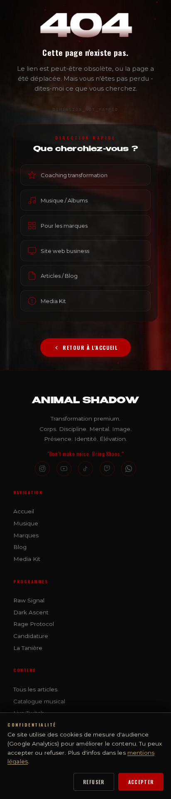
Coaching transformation (74, 175)
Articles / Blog (59, 275)
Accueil (23, 511)
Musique (25, 523)
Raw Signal (28, 600)
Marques (26, 535)
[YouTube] (63, 468)
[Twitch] (107, 468)
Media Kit (53, 301)
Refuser (94, 781)
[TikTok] (85, 468)
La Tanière (27, 648)
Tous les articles (35, 689)
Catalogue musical (39, 701)
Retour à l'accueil (90, 347)
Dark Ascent (31, 612)
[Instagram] (42, 468)
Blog (20, 547)
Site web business (65, 250)
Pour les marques (64, 225)
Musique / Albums (64, 200)
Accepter (141, 781)
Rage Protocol (33, 624)
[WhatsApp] (128, 468)
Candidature (30, 636)
